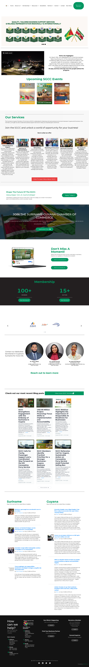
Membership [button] (25, 5)
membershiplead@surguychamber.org (29, 646)
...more (26, 432)
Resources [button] (35, 5)
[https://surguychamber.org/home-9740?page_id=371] (7, 5)
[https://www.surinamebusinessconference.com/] (62, 93)
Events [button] (56, 5)
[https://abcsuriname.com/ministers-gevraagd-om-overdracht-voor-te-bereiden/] (11, 512)
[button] (20, 5)
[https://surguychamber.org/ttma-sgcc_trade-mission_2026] (27, 93)
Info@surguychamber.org (13, 654)
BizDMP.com (85, 664)
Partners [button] (49, 5)
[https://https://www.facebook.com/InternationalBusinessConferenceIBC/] (44, 31)
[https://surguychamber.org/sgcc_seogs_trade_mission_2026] (44, 93)
